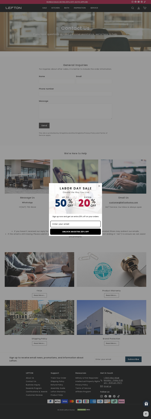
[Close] (99, 186)
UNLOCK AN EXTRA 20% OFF (75, 231)
